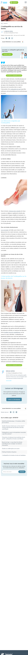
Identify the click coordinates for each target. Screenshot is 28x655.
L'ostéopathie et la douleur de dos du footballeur (14, 455)
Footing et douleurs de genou (9, 452)
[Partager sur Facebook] (6, 38)
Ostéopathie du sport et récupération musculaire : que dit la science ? (14, 433)
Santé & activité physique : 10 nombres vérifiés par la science (13, 421)
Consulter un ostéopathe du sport (14, 75)
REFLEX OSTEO (9, 31)
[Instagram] (13, 412)
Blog (2, 23)
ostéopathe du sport (15, 89)
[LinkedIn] (16, 412)
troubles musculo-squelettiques (12, 332)
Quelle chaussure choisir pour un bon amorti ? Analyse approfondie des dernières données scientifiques (13, 427)
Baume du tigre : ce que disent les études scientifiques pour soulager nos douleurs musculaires (12, 443)
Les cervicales (4, 230)
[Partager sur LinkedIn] (9, 38)
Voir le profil (8, 380)
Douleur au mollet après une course (10, 448)
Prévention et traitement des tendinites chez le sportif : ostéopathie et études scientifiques (13, 438)
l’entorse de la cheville (14, 211)
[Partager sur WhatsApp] (12, 38)
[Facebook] (11, 412)
